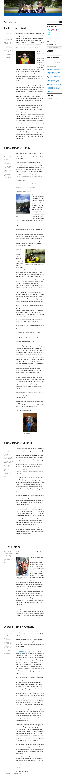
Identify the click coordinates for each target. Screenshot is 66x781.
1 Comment (6, 563)
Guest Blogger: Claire (17, 148)
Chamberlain (7, 635)
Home (6, 14)
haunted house (7, 163)
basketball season (8, 451)
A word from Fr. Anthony (19, 626)
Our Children (23, 14)
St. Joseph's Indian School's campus (8, 53)
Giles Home (10, 158)
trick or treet (10, 560)
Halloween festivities (16, 28)
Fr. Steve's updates (8, 34)
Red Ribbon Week (8, 646)
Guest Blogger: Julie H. (18, 443)
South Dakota (7, 647)
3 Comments (7, 653)
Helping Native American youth (8, 46)
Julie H (5, 449)
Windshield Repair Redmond (58, 62)
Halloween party (7, 160)
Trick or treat (12, 546)
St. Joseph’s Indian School (14, 14)
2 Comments (7, 57)
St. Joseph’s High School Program (7, 172)
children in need (7, 555)
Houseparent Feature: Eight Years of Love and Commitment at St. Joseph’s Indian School (54, 74)
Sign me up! (50, 51)
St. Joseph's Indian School (7, 469)
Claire (5, 154)
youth (5, 562)
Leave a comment (8, 177)
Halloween (6, 44)
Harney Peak (7, 162)
